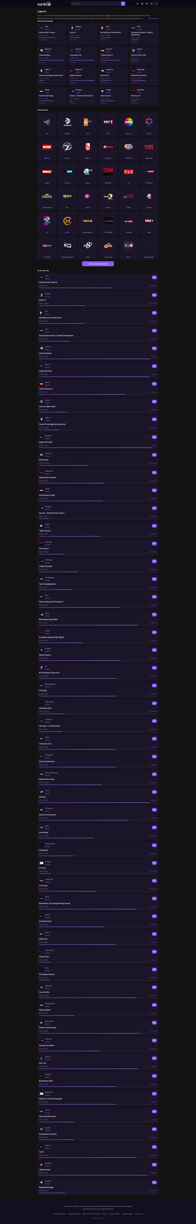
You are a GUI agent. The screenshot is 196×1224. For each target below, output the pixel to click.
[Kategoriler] (142, 3)
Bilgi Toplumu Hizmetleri (91, 1214)
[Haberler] (147, 3)
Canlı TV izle (139, 1214)
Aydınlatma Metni (59, 1214)
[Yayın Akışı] (151, 3)
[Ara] (123, 3)
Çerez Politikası (114, 1214)
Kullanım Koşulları (74, 1214)
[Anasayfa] (137, 3)
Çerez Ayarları (127, 1214)
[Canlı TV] (44, 3)
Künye (104, 1214)
